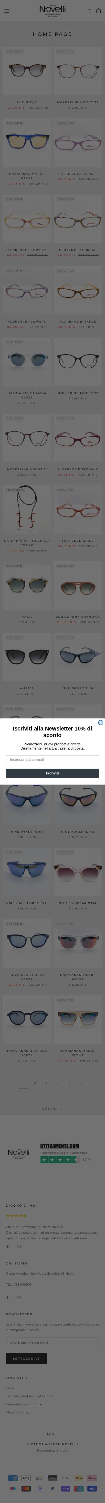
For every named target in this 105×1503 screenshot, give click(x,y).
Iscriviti (52, 773)
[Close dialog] (100, 722)
